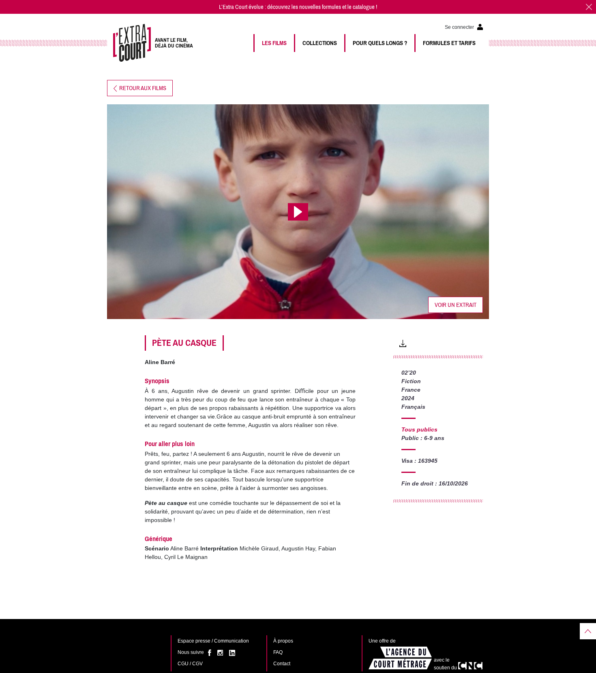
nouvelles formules (320, 7)
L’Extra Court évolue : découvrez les (259, 7)
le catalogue (361, 7)
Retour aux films (141, 88)
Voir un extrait (455, 305)
